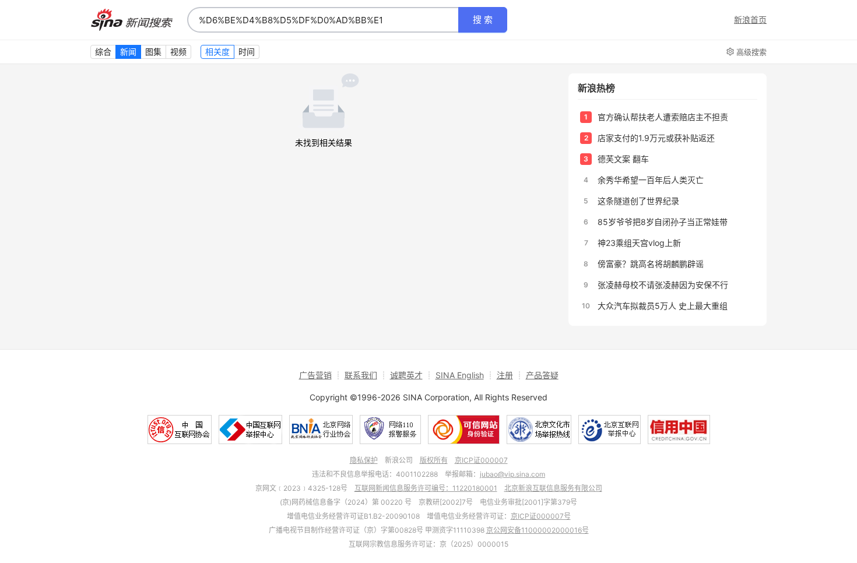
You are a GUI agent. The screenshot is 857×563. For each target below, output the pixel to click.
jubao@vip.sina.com (512, 474)
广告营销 (315, 375)
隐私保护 (364, 460)
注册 (505, 375)
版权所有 (434, 460)
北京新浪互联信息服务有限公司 (553, 488)
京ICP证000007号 (541, 516)
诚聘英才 (406, 375)
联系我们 (361, 375)
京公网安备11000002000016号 (537, 530)
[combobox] (323, 20)
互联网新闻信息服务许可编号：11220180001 (425, 488)
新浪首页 (750, 19)
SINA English (459, 375)
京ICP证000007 (481, 460)
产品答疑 (542, 375)
